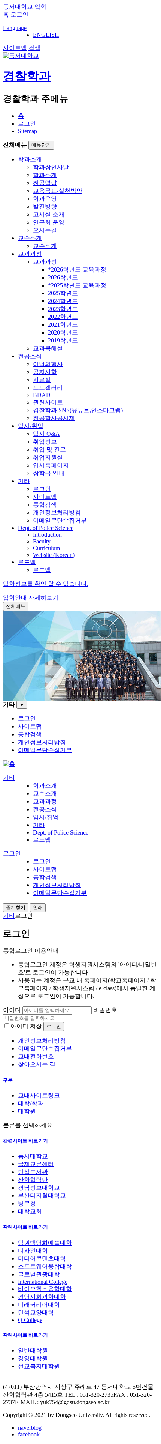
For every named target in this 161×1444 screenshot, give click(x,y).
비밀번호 (105, 1010)
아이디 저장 (26, 1026)
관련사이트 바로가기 (25, 1141)
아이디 (12, 1010)
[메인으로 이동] (9, 764)
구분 (8, 1080)
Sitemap (27, 131)
